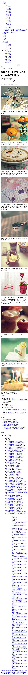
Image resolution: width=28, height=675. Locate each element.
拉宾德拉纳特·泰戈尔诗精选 (19, 647)
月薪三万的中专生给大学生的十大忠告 (16, 491)
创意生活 (7, 30)
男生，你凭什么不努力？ (18, 552)
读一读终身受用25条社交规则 (13, 472)
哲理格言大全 (23, 30)
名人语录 (14, 672)
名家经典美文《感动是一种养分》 (15, 503)
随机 (2, 66)
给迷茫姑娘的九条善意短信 (10, 419)
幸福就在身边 (15, 597)
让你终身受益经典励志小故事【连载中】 (16, 448)
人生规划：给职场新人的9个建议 (14, 478)
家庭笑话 (8, 59)
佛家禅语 (19, 672)
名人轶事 (8, 18)
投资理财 (8, 21)
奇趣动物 (8, 12)
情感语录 (24, 670)
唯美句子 (5, 41)
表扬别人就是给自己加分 (12, 462)
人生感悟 (5, 29)
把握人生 (14, 604)
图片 (4, 33)
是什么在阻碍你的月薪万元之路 (14, 480)
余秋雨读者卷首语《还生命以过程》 (15, 500)
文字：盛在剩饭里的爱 (18, 622)
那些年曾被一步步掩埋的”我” (19, 598)
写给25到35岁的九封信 (18, 528)
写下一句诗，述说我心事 (18, 630)
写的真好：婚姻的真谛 (18, 588)
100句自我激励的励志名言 (10, 421)
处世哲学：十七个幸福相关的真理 (15, 447)
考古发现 (8, 9)
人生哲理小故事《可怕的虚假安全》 (15, 456)
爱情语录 (8, 670)
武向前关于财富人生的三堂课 (13, 477)
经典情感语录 (11, 32)
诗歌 (4, 38)
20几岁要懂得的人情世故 (12, 466)
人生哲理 (8, 44)
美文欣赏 (5, 42)
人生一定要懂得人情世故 (12, 474)
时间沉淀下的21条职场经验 (13, 495)
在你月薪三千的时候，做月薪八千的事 (16, 482)
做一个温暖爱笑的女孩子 (18, 600)
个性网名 (8, 24)
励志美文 (5, 32)
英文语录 (19, 670)
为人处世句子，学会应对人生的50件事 (16, 488)
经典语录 (8, 27)
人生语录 (17, 30)
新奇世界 (8, 23)
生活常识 (8, 20)
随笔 (4, 36)
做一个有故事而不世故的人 (13, 463)
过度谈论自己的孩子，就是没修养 (15, 460)
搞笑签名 (8, 62)
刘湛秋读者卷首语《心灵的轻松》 (15, 498)
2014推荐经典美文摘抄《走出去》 (15, 506)
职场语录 (3, 672)
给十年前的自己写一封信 (18, 592)
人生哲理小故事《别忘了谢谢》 (14, 451)
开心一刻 (5, 50)
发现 (4, 3)
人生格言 (12, 30)
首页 (4, 2)
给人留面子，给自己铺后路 (13, 475)
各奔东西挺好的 (16, 612)
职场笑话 (8, 60)
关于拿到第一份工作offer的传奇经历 (15, 483)
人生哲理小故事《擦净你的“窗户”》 (15, 444)
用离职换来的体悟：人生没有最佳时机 (16, 489)
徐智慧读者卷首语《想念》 (13, 510)
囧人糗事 (8, 14)
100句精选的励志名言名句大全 (11, 424)
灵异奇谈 (8, 15)
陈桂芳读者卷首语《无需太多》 (14, 507)
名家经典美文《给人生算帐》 (13, 501)
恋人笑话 (8, 54)
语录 (4, 35)
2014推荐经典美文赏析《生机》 (14, 504)
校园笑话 (8, 57)
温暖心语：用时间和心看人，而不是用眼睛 (14, 427)
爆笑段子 (8, 53)
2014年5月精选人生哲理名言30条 (14, 450)
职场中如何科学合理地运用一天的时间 (16, 485)
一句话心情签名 (7, 401)
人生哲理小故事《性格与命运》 (14, 454)
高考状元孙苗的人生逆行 (12, 468)
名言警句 (10, 29)
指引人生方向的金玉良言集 (10, 425)
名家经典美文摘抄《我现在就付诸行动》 (16, 512)
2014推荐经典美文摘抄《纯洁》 (14, 497)
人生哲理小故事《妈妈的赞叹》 (14, 441)
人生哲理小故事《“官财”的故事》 (14, 457)
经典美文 (8, 47)
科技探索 (8, 8)
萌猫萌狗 (8, 51)
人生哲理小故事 (17, 29)
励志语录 (13, 670)
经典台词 (24, 672)
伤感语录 (8, 672)
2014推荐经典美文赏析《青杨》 (14, 509)
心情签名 (8, 26)
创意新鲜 (8, 17)
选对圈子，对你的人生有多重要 (14, 469)
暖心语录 (16, 399)
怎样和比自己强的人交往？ (13, 471)
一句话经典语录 (23, 399)
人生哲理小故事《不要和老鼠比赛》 (15, 442)
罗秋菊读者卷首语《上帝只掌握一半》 (16, 513)
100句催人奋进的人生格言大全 (11, 422)
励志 (4, 39)
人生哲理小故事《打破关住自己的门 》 (16, 445)
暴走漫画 (8, 56)
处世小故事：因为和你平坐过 (13, 459)
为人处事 (8, 48)
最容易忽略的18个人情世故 (13, 465)
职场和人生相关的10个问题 (13, 486)
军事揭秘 (8, 11)
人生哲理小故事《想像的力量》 (14, 453)
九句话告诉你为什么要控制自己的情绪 (13, 428)
